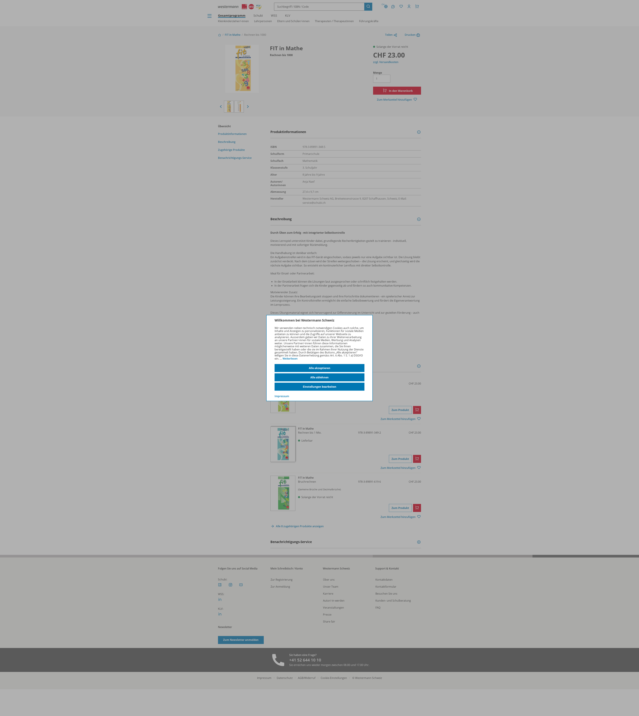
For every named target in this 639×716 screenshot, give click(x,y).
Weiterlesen (290, 358)
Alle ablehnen (319, 377)
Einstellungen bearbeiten (319, 387)
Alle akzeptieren (319, 368)
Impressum (282, 396)
